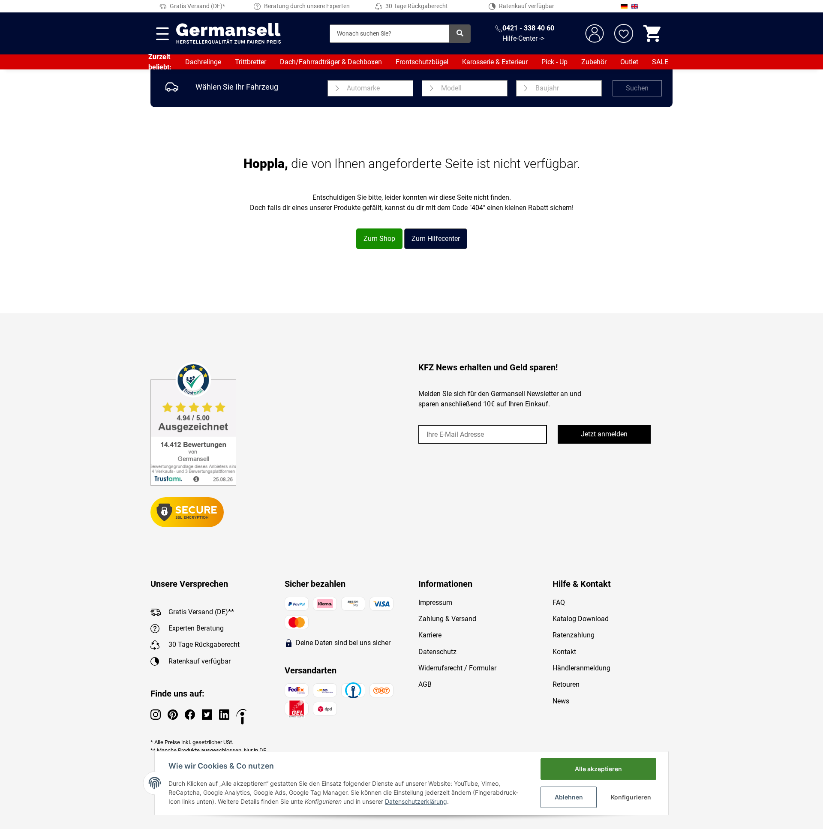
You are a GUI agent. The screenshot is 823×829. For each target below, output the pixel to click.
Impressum (435, 602)
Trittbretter (250, 62)
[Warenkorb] (652, 33)
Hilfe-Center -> (523, 38)
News (561, 701)
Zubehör (594, 62)
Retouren (566, 684)
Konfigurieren (631, 797)
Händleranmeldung (581, 668)
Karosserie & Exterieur (495, 62)
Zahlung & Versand (447, 619)
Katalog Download (581, 619)
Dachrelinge (203, 62)
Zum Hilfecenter (436, 238)
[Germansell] (228, 33)
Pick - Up (554, 62)
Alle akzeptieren (598, 768)
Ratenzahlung (574, 635)
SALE (660, 62)
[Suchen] (460, 33)
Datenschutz (437, 652)
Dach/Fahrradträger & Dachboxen (331, 62)
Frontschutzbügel (422, 62)
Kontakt (564, 652)
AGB (425, 684)
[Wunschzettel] (623, 33)
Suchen (637, 88)
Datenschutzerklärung (416, 801)
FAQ (559, 602)
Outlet (629, 62)
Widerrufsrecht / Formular (457, 668)
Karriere (430, 635)
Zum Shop (379, 238)
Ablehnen (569, 797)
